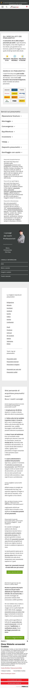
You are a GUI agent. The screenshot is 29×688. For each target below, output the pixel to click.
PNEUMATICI (22, 59)
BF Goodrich (10, 336)
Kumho (9, 314)
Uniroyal (9, 333)
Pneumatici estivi (12, 359)
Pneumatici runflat (12, 372)
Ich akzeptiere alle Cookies (14, 680)
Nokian (9, 338)
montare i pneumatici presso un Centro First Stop (14, 612)
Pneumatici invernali (13, 362)
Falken (9, 316)
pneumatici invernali (18, 539)
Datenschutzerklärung (7, 676)
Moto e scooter (5, 268)
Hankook (9, 311)
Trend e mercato (6, 276)
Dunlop (9, 319)
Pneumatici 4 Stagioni (13, 364)
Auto (2, 264)
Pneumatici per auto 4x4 (14, 369)
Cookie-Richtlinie (5, 668)
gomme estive (9, 555)
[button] (6, 7)
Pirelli (8, 327)
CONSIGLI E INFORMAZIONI (8, 260)
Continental (10, 322)
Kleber (8, 344)
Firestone (9, 330)
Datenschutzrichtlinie (16, 668)
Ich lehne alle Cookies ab (14, 683)
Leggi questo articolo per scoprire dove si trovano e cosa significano (14, 509)
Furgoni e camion (6, 272)
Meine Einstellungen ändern (8, 673)
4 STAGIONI (22, 60)
